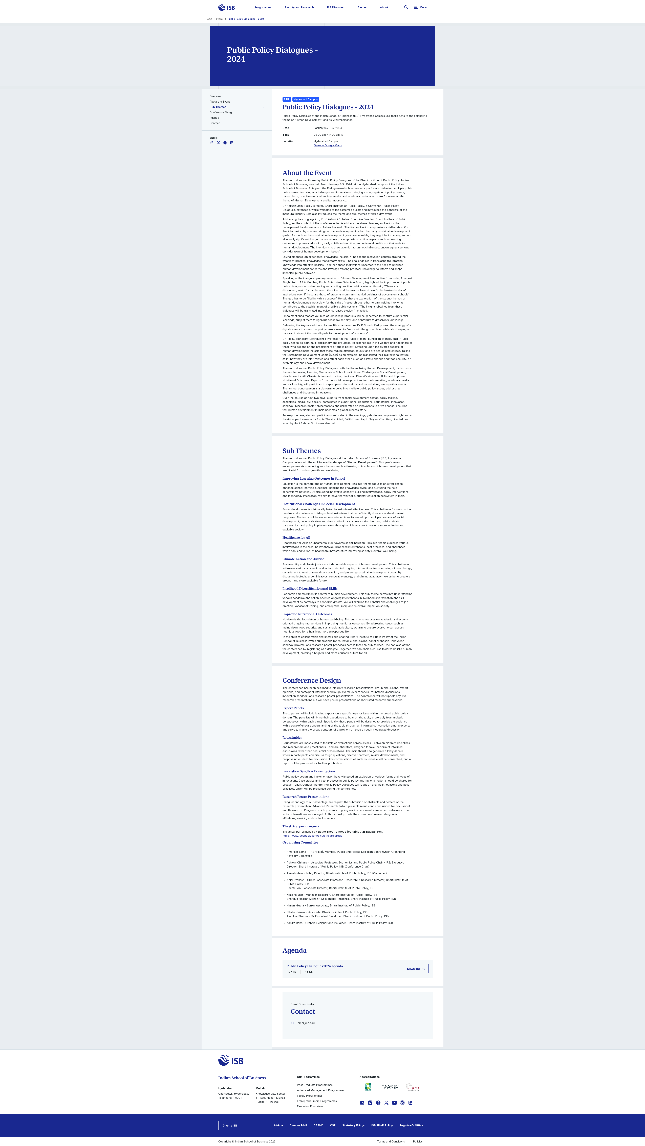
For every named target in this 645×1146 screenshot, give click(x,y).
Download (413, 968)
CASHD (318, 1125)
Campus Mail (298, 1125)
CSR (333, 1125)
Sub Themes (218, 107)
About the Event (220, 101)
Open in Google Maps (328, 145)
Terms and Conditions (391, 1141)
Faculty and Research (299, 7)
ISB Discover (335, 7)
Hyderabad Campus (306, 99)
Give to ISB (230, 1125)
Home (209, 18)
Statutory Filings (353, 1125)
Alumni (362, 7)
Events (220, 18)
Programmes (262, 7)
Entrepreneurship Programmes (317, 1101)
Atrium (278, 1125)
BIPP (287, 99)
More (423, 7)
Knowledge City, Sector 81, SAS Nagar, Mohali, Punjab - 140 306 (271, 1097)
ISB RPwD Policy (382, 1125)
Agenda (214, 117)
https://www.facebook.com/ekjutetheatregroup (312, 835)
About (384, 7)
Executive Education (310, 1106)
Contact (215, 123)
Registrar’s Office (411, 1125)
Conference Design (221, 112)
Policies (418, 1141)
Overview (215, 96)
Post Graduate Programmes (315, 1085)
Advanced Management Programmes (321, 1090)
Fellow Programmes (309, 1095)
